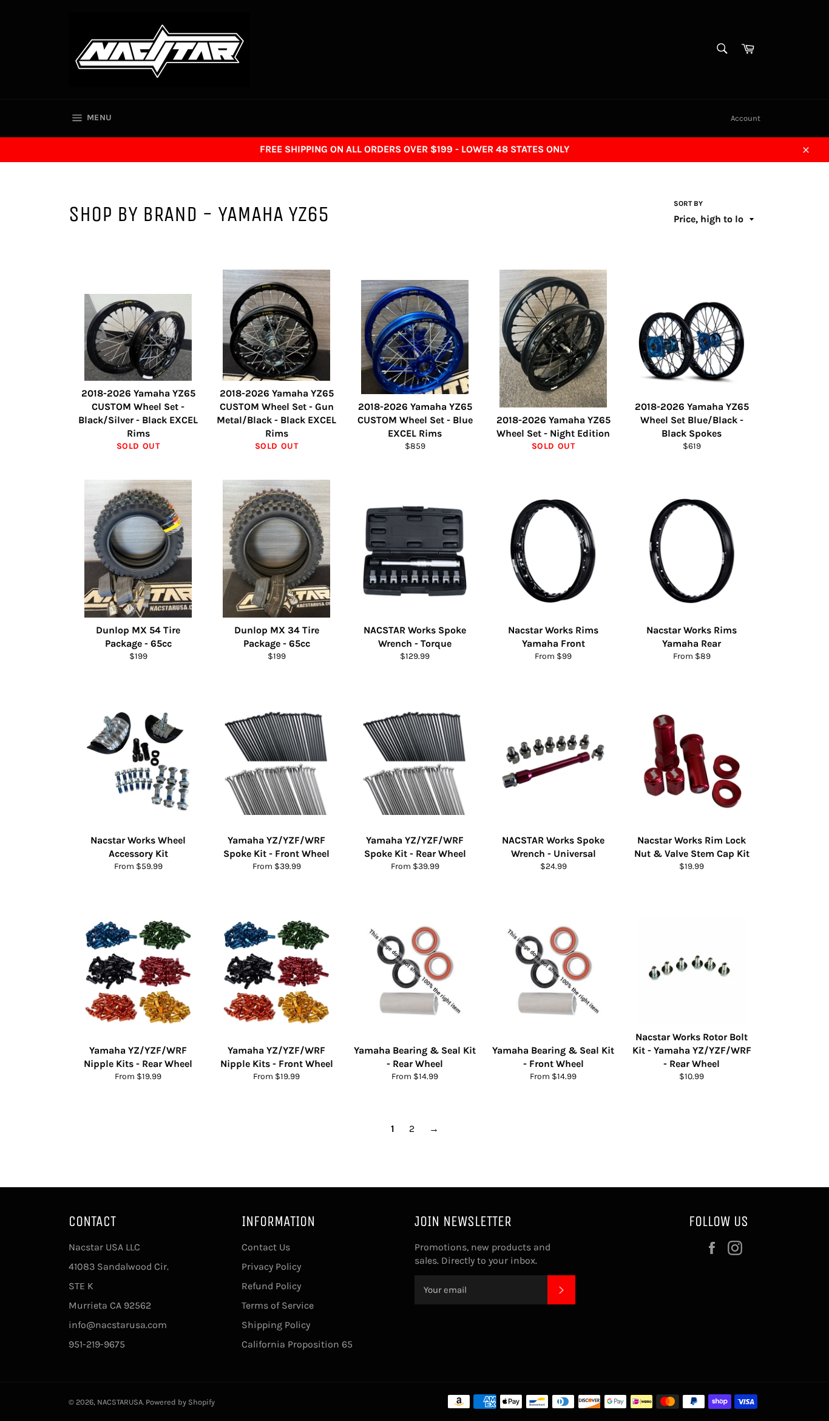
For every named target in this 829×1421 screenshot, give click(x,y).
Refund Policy (271, 1286)
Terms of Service (278, 1305)
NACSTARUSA (120, 1401)
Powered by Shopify (180, 1401)
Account (745, 118)
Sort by (688, 203)
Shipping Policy (276, 1325)
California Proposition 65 (297, 1344)
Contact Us (266, 1247)
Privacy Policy (271, 1266)
